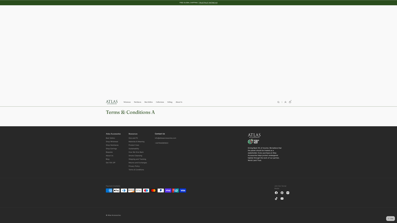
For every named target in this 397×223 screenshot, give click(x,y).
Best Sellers (110, 138)
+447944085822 (161, 143)
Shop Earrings (111, 149)
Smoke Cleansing (135, 156)
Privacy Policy (134, 166)
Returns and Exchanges (138, 163)
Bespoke (109, 152)
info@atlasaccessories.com (165, 138)
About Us (109, 156)
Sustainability (134, 149)
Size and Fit (133, 138)
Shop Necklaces (112, 145)
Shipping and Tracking (137, 159)
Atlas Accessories (114, 215)
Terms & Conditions (136, 170)
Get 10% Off (110, 163)
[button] (278, 102)
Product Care (134, 145)
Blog (107, 159)
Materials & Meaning (136, 142)
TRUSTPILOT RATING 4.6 (208, 3)
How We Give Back (136, 152)
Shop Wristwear (112, 142)
